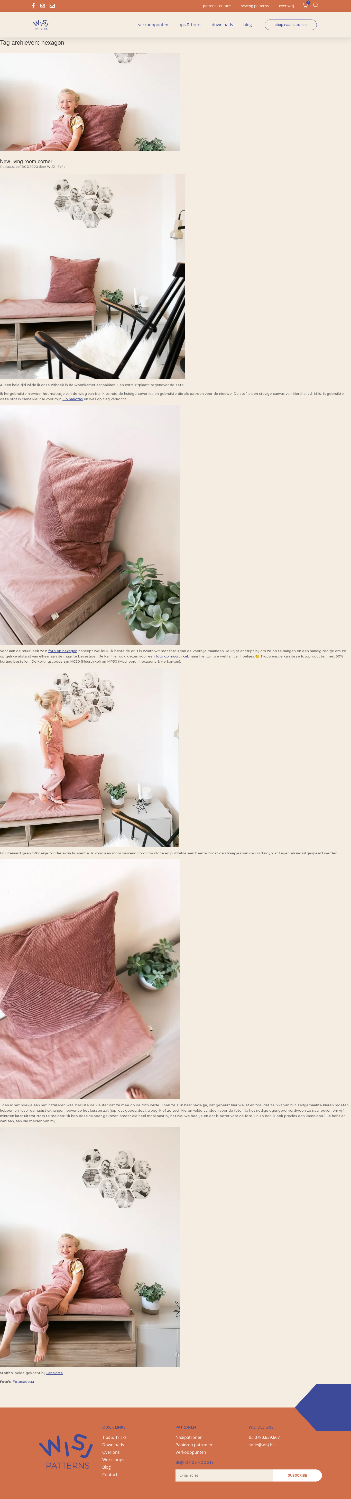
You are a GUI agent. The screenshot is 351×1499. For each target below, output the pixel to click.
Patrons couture (217, 5)
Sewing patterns (255, 5)
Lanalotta (54, 1373)
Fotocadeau (23, 1381)
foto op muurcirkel (172, 656)
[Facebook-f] (33, 6)
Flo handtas (72, 399)
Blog (247, 25)
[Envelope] (52, 6)
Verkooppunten (153, 25)
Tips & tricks (190, 25)
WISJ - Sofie (56, 167)
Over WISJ (286, 5)
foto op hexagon (62, 651)
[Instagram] (43, 6)
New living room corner (26, 161)
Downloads (222, 25)
